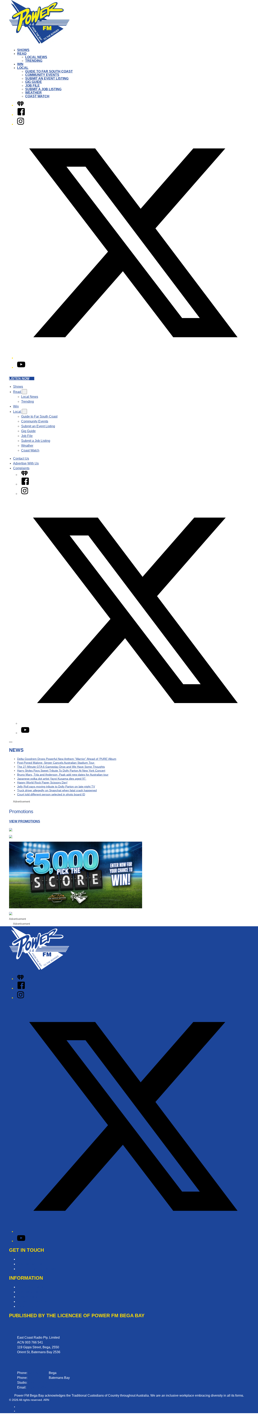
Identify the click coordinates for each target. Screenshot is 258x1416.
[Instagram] (20, 124)
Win (20, 64)
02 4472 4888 (38, 1377)
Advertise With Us (26, 463)
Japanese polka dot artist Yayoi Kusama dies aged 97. (51, 778)
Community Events (42, 75)
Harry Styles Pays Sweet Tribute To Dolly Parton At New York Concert (61, 770)
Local (22, 67)
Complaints (21, 468)
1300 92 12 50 (38, 1382)
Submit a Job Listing (43, 89)
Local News (36, 57)
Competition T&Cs (30, 1287)
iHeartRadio (24, 1411)
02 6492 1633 (38, 1373)
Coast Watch (37, 96)
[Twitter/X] (133, 358)
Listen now (19, 378)
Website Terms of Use (32, 1301)
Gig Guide (33, 82)
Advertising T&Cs (29, 1292)
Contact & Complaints (32, 1259)
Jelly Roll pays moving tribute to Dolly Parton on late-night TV (56, 786)
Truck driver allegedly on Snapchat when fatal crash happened (57, 790)
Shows (23, 50)
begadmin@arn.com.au (43, 1387)
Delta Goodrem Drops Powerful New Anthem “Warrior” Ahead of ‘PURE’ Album (66, 758)
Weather (33, 92)
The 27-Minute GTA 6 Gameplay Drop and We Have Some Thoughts (61, 766)
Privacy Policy (27, 1296)
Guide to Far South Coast (49, 71)
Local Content (27, 1306)
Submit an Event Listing (47, 78)
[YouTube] (21, 367)
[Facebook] (21, 114)
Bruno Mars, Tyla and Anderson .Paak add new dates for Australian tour (62, 774)
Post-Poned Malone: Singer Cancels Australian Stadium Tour (56, 762)
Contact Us (21, 458)
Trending (33, 60)
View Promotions (24, 821)
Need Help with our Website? (38, 1269)
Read (22, 53)
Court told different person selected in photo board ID (51, 794)
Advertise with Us (29, 1264)
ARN (20, 1406)
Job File (32, 85)
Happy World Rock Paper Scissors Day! (42, 782)
